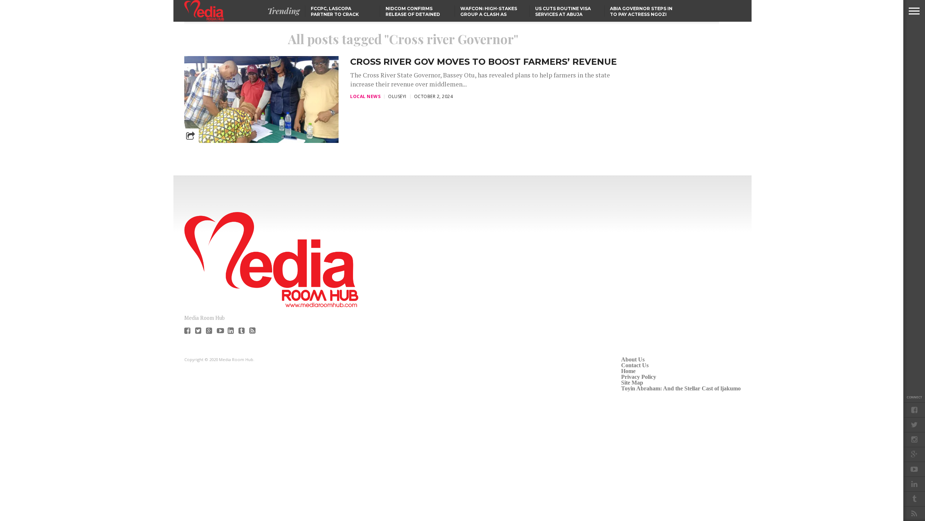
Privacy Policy (638, 377)
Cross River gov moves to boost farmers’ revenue (483, 61)
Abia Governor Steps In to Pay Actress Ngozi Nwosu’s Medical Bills (641, 14)
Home (628, 371)
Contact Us (635, 365)
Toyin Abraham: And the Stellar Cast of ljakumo (681, 388)
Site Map (632, 383)
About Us (633, 359)
